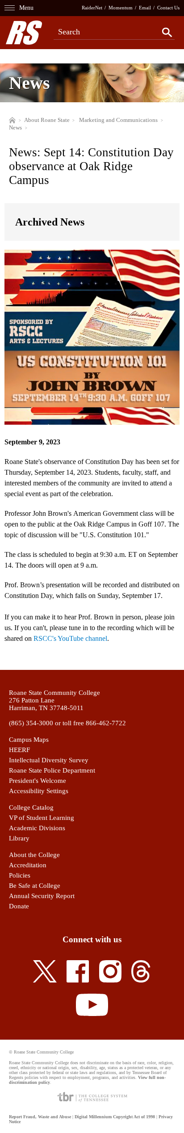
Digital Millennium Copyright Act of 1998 (115, 1116)
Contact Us (168, 7)
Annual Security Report (42, 895)
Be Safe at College (34, 885)
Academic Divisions (37, 828)
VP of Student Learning (41, 817)
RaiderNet (92, 7)
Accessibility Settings (38, 790)
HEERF (19, 749)
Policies (19, 875)
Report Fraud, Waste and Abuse (40, 1116)
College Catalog (31, 807)
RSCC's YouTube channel (70, 638)
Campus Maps (29, 739)
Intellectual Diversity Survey (48, 760)
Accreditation (27, 865)
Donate (19, 906)
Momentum (121, 7)
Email (145, 7)
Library (19, 838)
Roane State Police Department (52, 770)
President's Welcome (37, 780)
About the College (34, 854)
